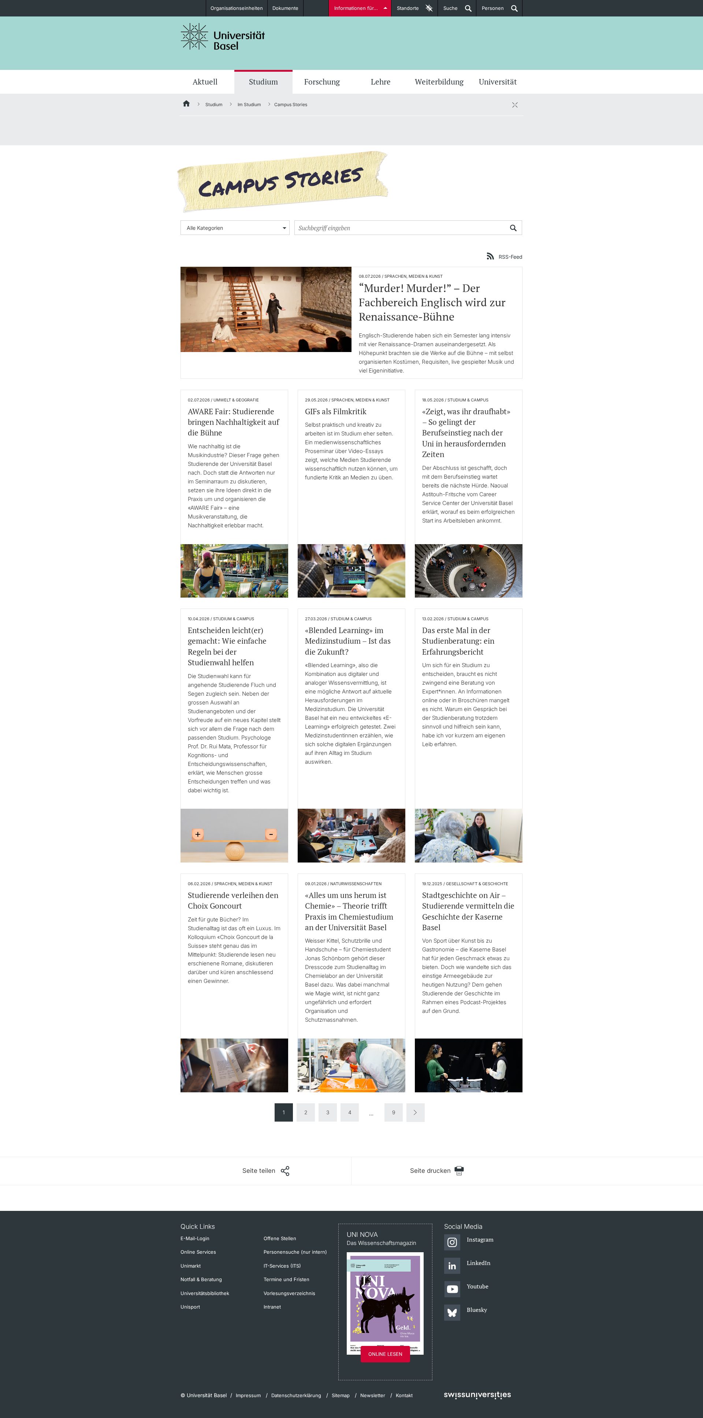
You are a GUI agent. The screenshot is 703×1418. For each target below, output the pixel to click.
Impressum (248, 1395)
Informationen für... (356, 8)
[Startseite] (186, 104)
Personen (490, 10)
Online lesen (385, 1354)
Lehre (381, 81)
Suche (448, 10)
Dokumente (285, 8)
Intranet (272, 1307)
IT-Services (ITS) (282, 1266)
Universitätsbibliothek (205, 1293)
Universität (498, 81)
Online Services (198, 1252)
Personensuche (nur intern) (295, 1252)
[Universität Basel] (223, 36)
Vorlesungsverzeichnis (289, 1293)
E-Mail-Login (195, 1238)
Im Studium (249, 104)
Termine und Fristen (286, 1279)
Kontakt (404, 1395)
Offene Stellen (280, 1238)
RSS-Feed (510, 256)
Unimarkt (191, 1266)
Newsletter (372, 1395)
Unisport (190, 1307)
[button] (266, 1171)
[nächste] (415, 1112)
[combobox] (235, 227)
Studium (263, 81)
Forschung (322, 81)
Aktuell (205, 81)
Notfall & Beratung (201, 1279)
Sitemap (341, 1395)
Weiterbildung (439, 81)
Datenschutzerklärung (296, 1395)
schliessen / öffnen (514, 104)
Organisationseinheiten (237, 8)
